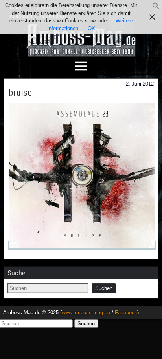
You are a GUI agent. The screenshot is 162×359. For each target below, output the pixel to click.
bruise (20, 92)
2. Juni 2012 (140, 84)
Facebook (126, 312)
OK (91, 28)
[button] (156, 8)
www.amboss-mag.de (86, 312)
